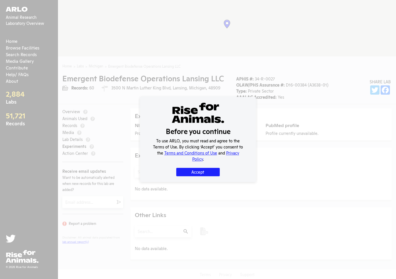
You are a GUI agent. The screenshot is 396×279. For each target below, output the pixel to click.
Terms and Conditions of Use (190, 152)
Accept (197, 172)
